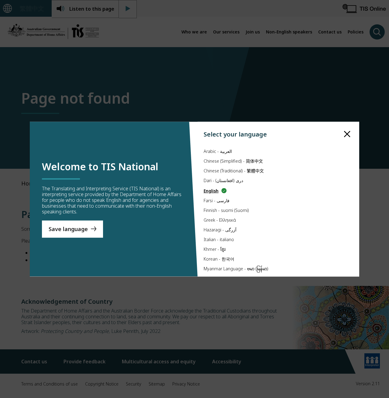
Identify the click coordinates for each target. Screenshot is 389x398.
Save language (68, 229)
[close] (347, 134)
